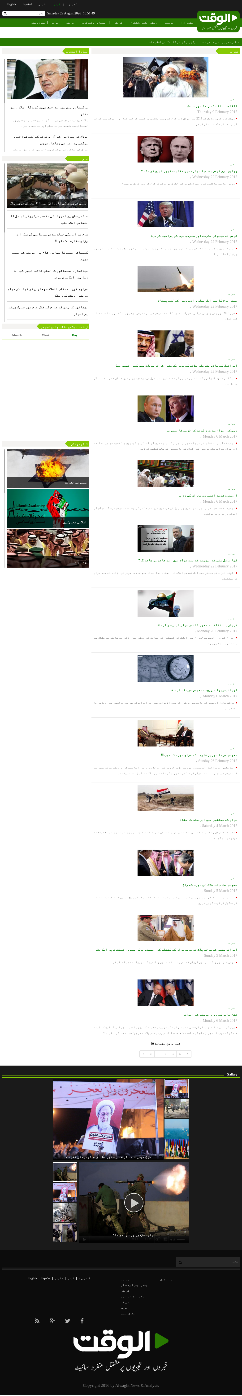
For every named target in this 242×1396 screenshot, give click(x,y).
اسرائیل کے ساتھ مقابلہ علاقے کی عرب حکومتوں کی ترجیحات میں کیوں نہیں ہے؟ (176, 365)
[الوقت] (218, 22)
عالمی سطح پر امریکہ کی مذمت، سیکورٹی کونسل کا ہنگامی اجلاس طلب (194, 42)
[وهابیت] (48, 548)
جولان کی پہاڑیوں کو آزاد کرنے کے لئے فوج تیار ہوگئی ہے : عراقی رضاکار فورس (50, 140)
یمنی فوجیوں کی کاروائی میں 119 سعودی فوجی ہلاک (48, 203)
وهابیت (81, 562)
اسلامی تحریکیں (75, 522)
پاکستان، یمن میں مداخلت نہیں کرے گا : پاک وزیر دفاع (49, 110)
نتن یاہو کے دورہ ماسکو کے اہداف (210, 1014)
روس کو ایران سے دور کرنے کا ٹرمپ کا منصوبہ (201, 430)
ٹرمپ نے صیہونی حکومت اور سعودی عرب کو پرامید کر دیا (193, 235)
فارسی (43, 4)
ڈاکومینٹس (79, 444)
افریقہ (119, 22)
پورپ (55, 22)
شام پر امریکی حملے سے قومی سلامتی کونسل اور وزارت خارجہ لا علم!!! (52, 238)
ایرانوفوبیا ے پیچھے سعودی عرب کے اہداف (204, 690)
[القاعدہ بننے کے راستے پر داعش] (165, 77)
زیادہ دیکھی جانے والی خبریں (64, 327)
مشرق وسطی (38, 22)
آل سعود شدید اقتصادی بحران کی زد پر (207, 495)
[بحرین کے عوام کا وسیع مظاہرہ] (65, 1192)
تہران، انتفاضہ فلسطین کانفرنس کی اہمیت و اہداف (197, 625)
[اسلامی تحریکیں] (48, 508)
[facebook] (82, 1321)
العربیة (73, 4)
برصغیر (169, 22)
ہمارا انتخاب (77, 51)
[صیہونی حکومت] (48, 468)
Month (17, 335)
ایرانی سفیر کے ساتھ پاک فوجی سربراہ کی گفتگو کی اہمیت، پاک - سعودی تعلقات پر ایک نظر (166, 949)
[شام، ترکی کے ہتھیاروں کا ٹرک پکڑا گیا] (65, 1212)
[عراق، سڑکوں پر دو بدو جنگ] (65, 1172)
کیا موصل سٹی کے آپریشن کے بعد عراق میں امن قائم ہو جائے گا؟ (187, 560)
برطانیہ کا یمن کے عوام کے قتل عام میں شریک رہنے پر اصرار (48, 310)
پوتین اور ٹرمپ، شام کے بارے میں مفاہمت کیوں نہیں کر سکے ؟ (189, 171)
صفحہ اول (187, 22)
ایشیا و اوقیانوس (94, 22)
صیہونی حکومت (76, 482)
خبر (85, 159)
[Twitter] (67, 1321)
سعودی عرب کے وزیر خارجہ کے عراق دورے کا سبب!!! (199, 755)
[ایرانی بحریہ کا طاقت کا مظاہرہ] (176, 1129)
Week (46, 335)
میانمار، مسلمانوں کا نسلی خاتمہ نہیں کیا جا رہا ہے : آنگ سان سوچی (50, 274)
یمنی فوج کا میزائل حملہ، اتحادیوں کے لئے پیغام (197, 300)
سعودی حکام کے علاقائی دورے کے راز (209, 885)
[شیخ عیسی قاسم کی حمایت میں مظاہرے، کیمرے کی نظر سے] (176, 1088)
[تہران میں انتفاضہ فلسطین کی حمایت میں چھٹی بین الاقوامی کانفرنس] (176, 1149)
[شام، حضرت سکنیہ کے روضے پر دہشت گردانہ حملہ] (176, 1108)
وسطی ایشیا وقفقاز (144, 22)
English (11, 4)
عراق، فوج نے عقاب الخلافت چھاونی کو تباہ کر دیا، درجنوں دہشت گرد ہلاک (48, 292)
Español (27, 4)
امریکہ (71, 22)
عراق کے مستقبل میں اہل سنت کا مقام (208, 819)
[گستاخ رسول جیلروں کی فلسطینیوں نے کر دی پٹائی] (65, 1232)
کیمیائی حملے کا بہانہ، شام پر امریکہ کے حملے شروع (50, 256)
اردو (57, 4)
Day (75, 335)
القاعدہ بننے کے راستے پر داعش (212, 106)
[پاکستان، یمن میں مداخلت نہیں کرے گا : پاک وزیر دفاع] (47, 79)
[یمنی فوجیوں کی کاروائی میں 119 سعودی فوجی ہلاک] (47, 185)
